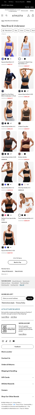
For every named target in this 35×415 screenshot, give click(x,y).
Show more (3, 274)
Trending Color (14, 285)
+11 (11, 215)
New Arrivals (19, 271)
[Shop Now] (17, 6)
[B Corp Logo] (8, 328)
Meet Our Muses (5, 283)
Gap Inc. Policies (24, 408)
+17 (28, 91)
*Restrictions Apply (7, 303)
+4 (10, 59)
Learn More (5, 317)
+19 (28, 184)
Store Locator (6, 352)
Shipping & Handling (9, 371)
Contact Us (5, 358)
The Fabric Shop (24, 283)
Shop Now (27, 6)
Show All (22, 285)
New (2, 21)
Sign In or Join (24, 10)
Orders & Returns (7, 365)
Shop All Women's (7, 271)
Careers (4, 390)
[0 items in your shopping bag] (33, 15)
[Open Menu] (2, 15)
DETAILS (32, 10)
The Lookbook (15, 283)
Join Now (14, 317)
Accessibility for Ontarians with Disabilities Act (14, 406)
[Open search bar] (6, 15)
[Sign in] (28, 15)
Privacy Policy (20, 303)
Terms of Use (19, 404)
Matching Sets (5, 285)
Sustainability (28, 404)
